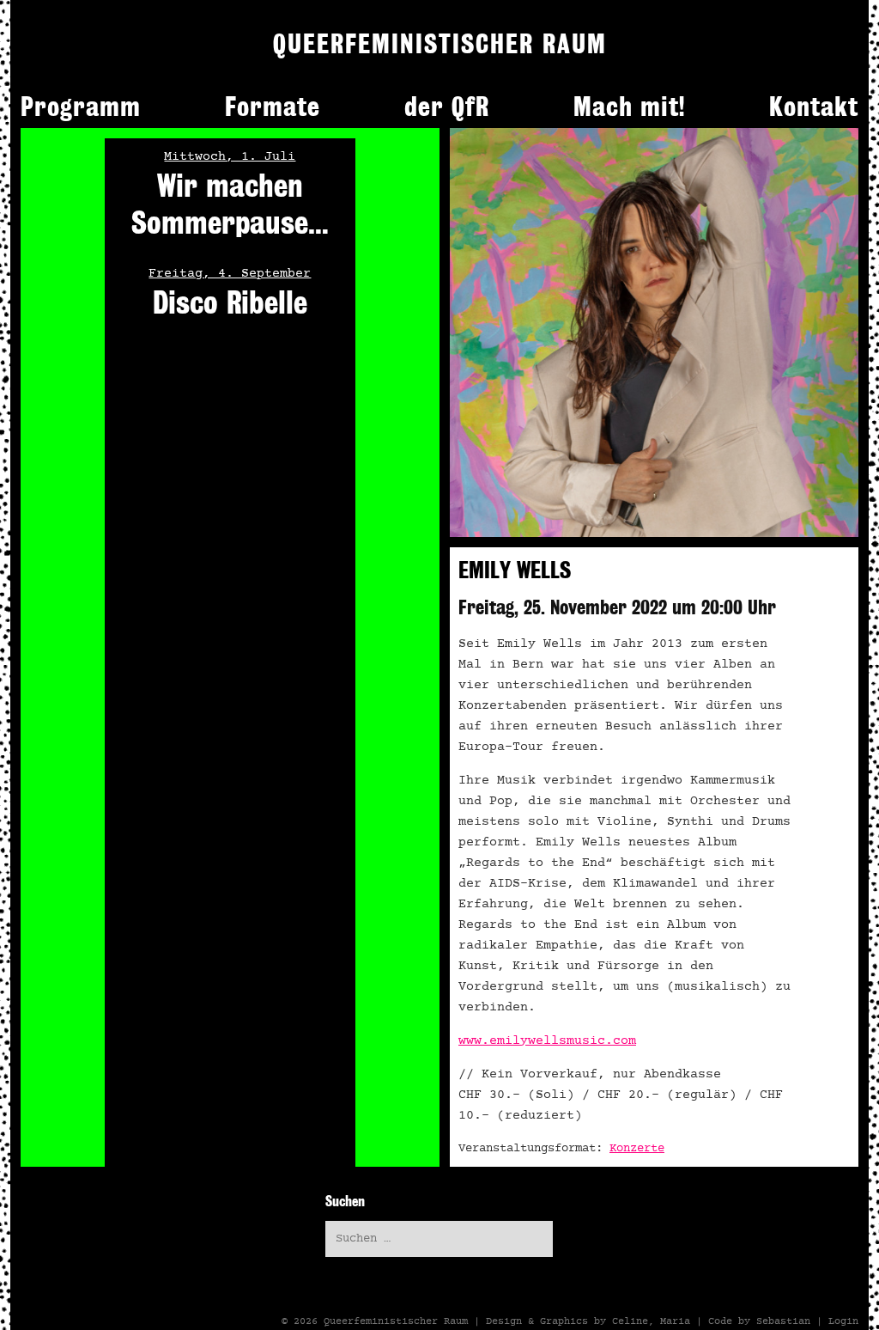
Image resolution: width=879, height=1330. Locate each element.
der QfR (446, 106)
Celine (630, 1321)
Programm (81, 106)
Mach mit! (629, 106)
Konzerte (636, 1148)
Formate (272, 106)
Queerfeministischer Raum (396, 1321)
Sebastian (783, 1321)
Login (843, 1321)
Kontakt (813, 106)
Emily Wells (514, 570)
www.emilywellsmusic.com (547, 1041)
